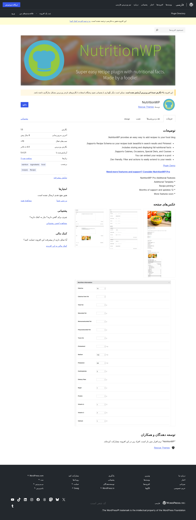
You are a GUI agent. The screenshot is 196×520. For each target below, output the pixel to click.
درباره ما (182, 476)
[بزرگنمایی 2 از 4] (137, 212)
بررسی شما (62, 200)
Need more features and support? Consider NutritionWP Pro (138, 171)
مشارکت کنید (74, 476)
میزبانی (182, 484)
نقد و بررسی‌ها (153, 118)
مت (40, 480)
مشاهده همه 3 (26, 158)
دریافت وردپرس (11, 4)
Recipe (33, 170)
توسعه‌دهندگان (108, 484)
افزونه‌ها (146, 484)
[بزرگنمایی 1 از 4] (171, 212)
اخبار (183, 480)
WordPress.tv (107, 488)
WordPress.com (35, 476)
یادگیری (111, 476)
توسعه (127, 118)
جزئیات (169, 118)
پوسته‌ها (147, 480)
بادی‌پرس (38, 488)
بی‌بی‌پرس (38, 484)
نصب (138, 118)
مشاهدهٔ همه (26, 200)
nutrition (25, 165)
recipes (25, 170)
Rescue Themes (146, 107)
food (43, 165)
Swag (75, 488)
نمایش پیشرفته (60, 177)
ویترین (147, 476)
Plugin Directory (178, 13)
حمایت (75, 484)
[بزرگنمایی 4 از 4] (171, 283)
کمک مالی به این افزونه (56, 246)
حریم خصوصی (179, 488)
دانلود (24, 105)
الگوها (147, 488)
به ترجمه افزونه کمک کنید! (80, 21)
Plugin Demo (169, 165)
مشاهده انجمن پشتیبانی (56, 223)
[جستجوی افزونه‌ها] (157, 30)
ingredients (34, 165)
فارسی (157, 503)
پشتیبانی (24, 118)
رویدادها (76, 480)
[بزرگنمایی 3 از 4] (103, 212)
